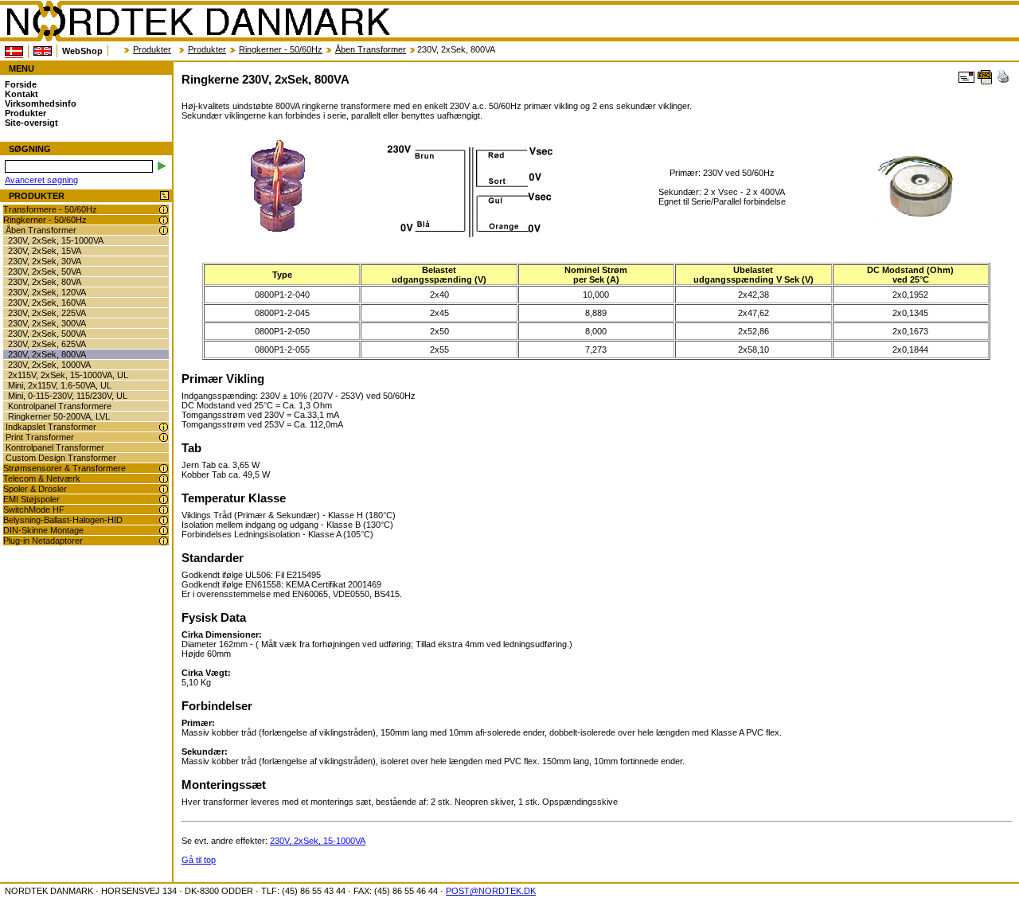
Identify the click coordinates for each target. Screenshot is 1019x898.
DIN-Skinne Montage (43, 530)
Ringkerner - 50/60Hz (280, 49)
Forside (21, 84)
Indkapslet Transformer (51, 426)
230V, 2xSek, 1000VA (49, 364)
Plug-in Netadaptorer (43, 540)
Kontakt (21, 94)
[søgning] (162, 166)
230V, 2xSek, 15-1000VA (55, 240)
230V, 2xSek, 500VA (47, 333)
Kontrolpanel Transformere (59, 406)
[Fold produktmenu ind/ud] (164, 196)
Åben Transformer (370, 49)
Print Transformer (40, 437)
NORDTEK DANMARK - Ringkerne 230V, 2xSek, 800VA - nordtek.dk (197, 21)
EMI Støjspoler (31, 499)
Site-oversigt (31, 122)
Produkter (152, 49)
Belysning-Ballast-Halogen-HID (63, 520)
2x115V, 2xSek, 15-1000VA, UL (68, 375)
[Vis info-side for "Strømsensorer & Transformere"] (163, 468)
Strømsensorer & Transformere (64, 468)
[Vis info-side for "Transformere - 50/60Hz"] (163, 209)
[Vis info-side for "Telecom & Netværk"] (163, 478)
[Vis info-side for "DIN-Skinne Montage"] (163, 530)
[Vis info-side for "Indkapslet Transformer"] (163, 427)
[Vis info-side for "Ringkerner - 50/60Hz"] (163, 220)
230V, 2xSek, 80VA (44, 282)
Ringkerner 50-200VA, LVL (59, 416)
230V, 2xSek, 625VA (47, 344)
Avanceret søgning (41, 180)
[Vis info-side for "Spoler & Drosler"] (163, 489)
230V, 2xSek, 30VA (44, 261)
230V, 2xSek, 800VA (47, 354)
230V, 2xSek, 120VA (47, 292)
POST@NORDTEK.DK (491, 891)
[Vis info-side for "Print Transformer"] (163, 437)
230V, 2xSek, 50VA (44, 271)
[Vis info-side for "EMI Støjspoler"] (163, 499)
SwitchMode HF (33, 509)
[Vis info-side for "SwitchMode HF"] (163, 510)
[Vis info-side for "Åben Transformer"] (163, 230)
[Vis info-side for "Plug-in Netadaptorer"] (163, 541)
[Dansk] (14, 51)
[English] (42, 51)
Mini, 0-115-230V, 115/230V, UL (67, 395)
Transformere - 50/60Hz (50, 209)
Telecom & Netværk (41, 478)
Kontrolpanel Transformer (55, 447)
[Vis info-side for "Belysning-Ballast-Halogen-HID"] (163, 520)
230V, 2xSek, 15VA (44, 251)
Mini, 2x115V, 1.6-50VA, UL (59, 385)
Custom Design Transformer (61, 458)
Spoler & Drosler (35, 489)
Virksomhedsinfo (40, 103)
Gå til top (199, 860)
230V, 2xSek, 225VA (47, 313)
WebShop (82, 51)
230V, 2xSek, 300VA (47, 323)
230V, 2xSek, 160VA (47, 302)
